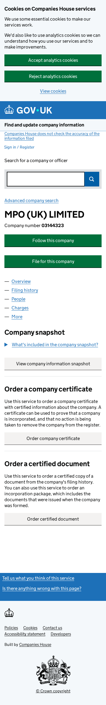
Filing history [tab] (24, 290)
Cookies (30, 627)
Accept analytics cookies (53, 60)
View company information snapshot (59, 363)
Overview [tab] (21, 281)
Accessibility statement (24, 633)
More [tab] (16, 316)
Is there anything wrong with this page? (41, 588)
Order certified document (53, 519)
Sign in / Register (19, 147)
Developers (61, 633)
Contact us (52, 627)
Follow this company (53, 240)
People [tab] (18, 299)
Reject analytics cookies (53, 76)
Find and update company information (44, 125)
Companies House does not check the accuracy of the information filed (52, 136)
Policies (11, 627)
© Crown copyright (53, 691)
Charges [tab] (20, 308)
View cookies (53, 91)
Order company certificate (53, 438)
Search (92, 179)
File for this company (53, 261)
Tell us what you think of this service (38, 578)
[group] (53, 345)
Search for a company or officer (36, 160)
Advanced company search (31, 200)
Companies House (35, 644)
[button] (51, 345)
